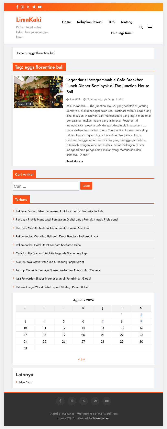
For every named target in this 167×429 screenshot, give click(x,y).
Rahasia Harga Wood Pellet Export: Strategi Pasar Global (52, 287)
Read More (73, 161)
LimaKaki (28, 19)
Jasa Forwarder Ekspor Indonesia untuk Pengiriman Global (53, 278)
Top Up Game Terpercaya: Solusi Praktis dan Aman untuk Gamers (58, 270)
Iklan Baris (25, 382)
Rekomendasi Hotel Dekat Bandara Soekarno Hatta (48, 245)
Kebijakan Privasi (89, 22)
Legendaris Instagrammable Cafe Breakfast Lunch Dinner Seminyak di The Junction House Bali (107, 86)
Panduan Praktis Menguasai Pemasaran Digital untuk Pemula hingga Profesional (67, 219)
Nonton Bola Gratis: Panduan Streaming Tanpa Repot (50, 262)
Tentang (126, 22)
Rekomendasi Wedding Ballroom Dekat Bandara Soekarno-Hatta (57, 236)
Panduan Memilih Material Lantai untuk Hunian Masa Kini (52, 228)
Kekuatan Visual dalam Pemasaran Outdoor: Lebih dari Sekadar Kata (59, 211)
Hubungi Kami (121, 33)
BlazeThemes (101, 418)
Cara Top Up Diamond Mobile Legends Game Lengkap (51, 253)
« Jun (81, 359)
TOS (111, 22)
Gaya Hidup (25, 104)
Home (66, 22)
